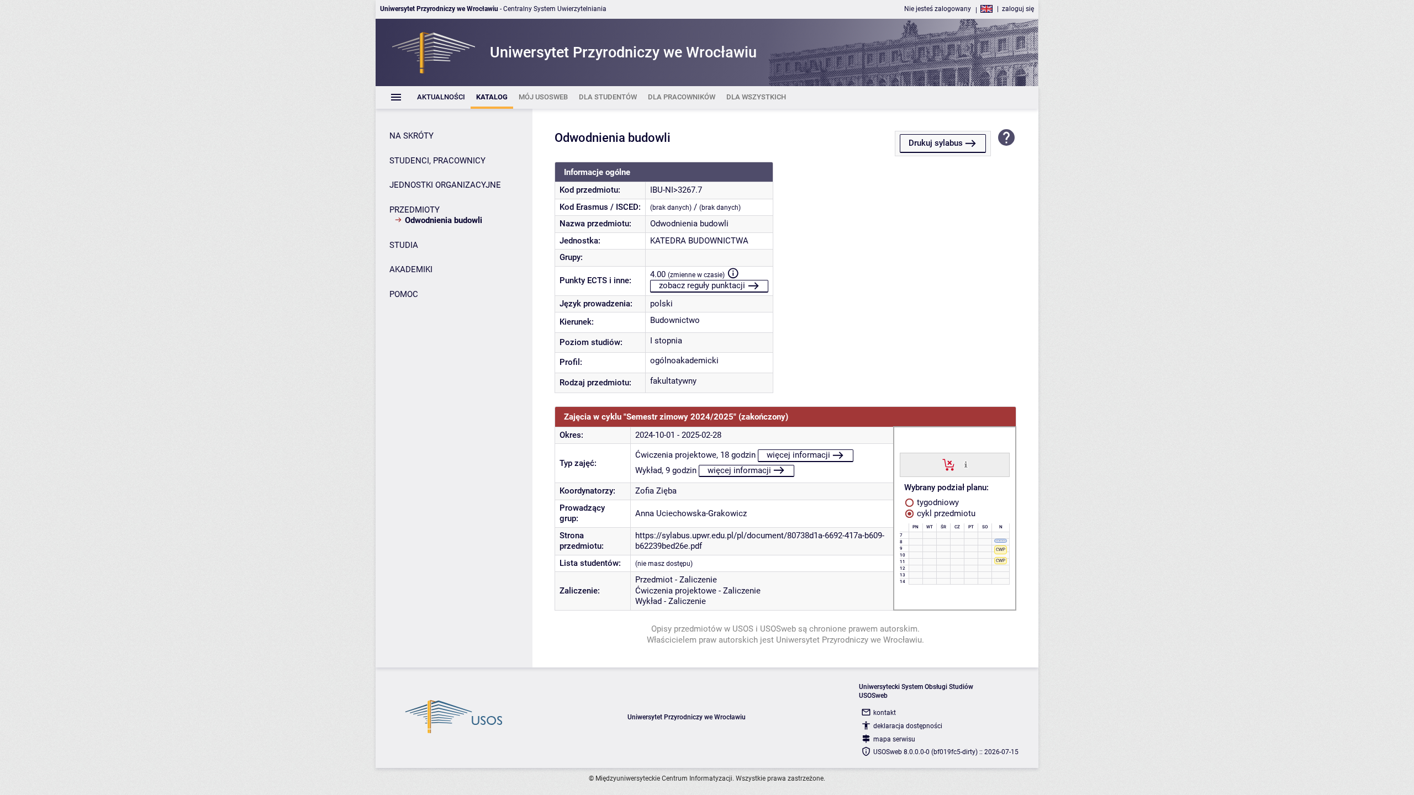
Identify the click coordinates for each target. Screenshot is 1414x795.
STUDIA (403, 245)
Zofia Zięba (656, 491)
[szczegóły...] (966, 464)
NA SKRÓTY (411, 136)
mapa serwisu (894, 739)
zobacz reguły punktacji (702, 285)
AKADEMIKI (410, 269)
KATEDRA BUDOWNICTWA (699, 241)
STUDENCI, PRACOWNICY (437, 161)
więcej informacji (798, 455)
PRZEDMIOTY (414, 210)
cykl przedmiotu (945, 513)
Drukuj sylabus (936, 143)
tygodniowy (937, 502)
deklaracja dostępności (907, 726)
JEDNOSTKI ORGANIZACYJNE (445, 185)
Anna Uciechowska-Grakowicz (691, 513)
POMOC (403, 294)
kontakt (884, 713)
